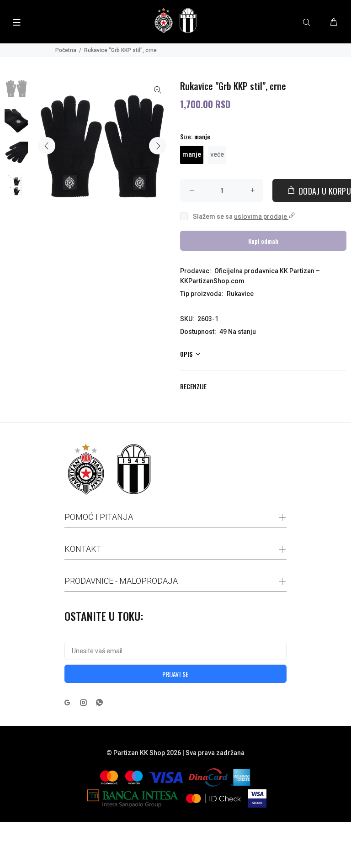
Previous (46, 145)
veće (217, 154)
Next (157, 145)
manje (191, 154)
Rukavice (240, 293)
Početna (65, 50)
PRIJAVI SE (175, 674)
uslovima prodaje (261, 216)
